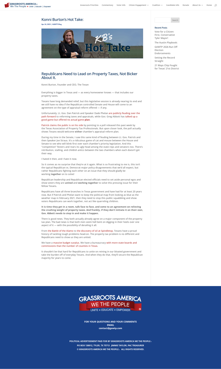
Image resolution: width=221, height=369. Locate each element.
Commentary (107, 5)
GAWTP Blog (57, 24)
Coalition (156, 5)
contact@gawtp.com (110, 328)
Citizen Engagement (137, 5)
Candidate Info (172, 5)
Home (209, 5)
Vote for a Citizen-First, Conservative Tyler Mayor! (165, 35)
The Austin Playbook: (166, 42)
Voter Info (121, 5)
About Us (196, 5)
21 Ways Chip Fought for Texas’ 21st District (167, 67)
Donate (186, 5)
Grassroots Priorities (89, 5)
